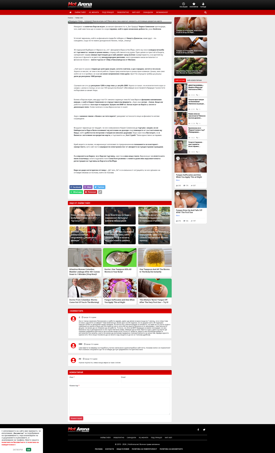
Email (123, 377)
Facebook (77, 187)
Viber (89, 187)
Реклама (99, 449)
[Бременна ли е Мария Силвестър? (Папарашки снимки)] (180, 132)
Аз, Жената (143, 437)
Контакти (109, 449)
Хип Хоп (168, 437)
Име (72, 377)
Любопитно (118, 437)
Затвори (18, 449)
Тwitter (101, 187)
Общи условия (123, 449)
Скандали (131, 437)
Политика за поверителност (144, 449)
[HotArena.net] (78, 429)
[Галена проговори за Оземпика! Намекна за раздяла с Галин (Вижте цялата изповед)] (180, 104)
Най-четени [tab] (180, 80)
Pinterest (92, 192)
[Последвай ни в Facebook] (198, 429)
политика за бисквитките (13, 442)
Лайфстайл (79, 18)
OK (28, 449)
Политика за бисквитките (171, 449)
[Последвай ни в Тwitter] (204, 429)
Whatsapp (77, 192)
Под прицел (156, 437)
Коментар (74, 385)
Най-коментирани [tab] (194, 80)
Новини (70, 18)
